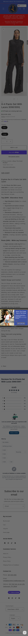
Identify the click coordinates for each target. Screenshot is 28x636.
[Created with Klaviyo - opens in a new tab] (14, 326)
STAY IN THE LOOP (21, 323)
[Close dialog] (0, 310)
